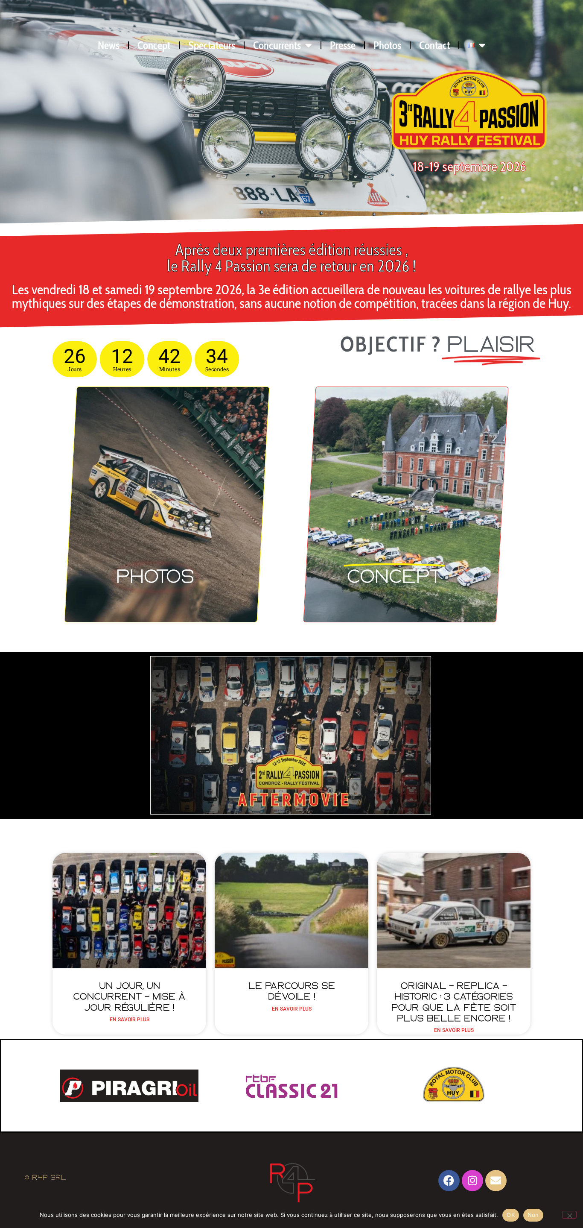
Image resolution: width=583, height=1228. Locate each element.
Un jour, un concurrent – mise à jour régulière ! (129, 997)
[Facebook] (449, 1180)
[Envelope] (496, 1180)
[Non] (569, 1215)
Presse (343, 45)
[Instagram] (472, 1180)
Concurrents (277, 45)
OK (511, 1214)
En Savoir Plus (129, 1020)
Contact (434, 45)
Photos (387, 45)
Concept (153, 45)
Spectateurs (211, 45)
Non (533, 1214)
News (109, 45)
